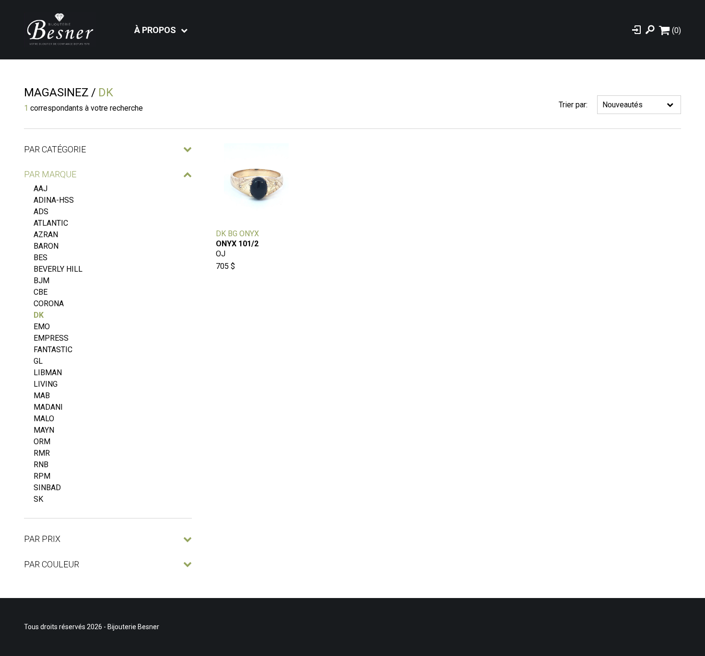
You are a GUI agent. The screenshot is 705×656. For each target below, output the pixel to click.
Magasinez (56, 92)
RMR (42, 453)
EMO (42, 326)
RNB (41, 464)
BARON (46, 246)
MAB (42, 395)
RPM (42, 476)
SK (38, 499)
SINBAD (47, 487)
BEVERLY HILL (58, 269)
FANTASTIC (53, 349)
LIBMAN (48, 372)
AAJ (40, 188)
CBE (40, 292)
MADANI (48, 407)
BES (40, 257)
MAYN (44, 430)
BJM (41, 280)
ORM (42, 441)
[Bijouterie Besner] (60, 29)
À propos (155, 30)
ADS (41, 211)
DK (39, 315)
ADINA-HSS (54, 200)
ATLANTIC (51, 223)
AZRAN (46, 234)
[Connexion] (636, 29)
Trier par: (573, 104)
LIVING (46, 384)
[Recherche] (650, 29)
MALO (44, 418)
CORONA (49, 303)
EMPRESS (51, 338)
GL (38, 361)
